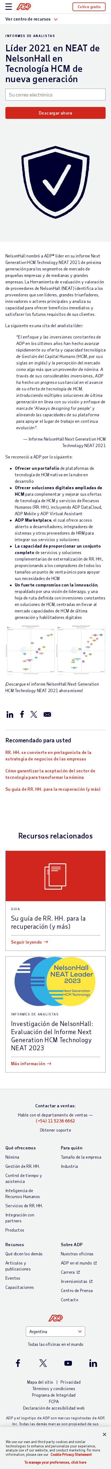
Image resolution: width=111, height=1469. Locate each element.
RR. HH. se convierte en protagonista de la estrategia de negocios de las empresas (48, 755)
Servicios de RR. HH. (24, 1205)
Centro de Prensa (77, 1290)
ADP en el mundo (76, 1262)
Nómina (12, 1156)
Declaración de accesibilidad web (54, 1407)
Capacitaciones (19, 1287)
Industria (69, 1166)
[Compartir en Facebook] (21, 714)
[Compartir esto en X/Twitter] (33, 714)
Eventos (12, 1277)
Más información (28, 1063)
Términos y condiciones (53, 1388)
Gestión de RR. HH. (22, 1166)
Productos (15, 1229)
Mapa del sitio (40, 1381)
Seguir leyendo (26, 941)
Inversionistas (74, 1281)
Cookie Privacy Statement (71, 1454)
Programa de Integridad (54, 1394)
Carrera (68, 1272)
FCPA (54, 1401)
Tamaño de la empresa (81, 1156)
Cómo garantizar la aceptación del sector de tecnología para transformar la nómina (50, 774)
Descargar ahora (55, 112)
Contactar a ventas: (55, 1105)
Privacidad (71, 1381)
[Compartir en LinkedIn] (10, 714)
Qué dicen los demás (24, 1253)
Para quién (71, 1147)
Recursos (14, 1244)
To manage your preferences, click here (55, 1462)
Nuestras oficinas (77, 1253)
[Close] (104, 1434)
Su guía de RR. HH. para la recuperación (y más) (53, 788)
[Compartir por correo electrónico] (47, 714)
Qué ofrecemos (20, 1147)
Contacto (69, 1299)
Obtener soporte (55, 1129)
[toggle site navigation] (8, 7)
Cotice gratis (89, 6)
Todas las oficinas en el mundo (56, 1344)
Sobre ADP (72, 1244)
